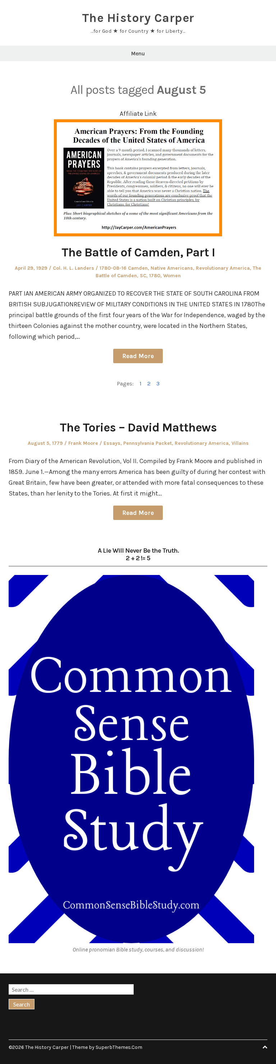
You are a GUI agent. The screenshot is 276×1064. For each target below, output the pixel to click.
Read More (138, 356)
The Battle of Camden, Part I (138, 252)
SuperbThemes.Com (119, 1047)
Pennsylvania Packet (147, 443)
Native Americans (172, 268)
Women (172, 276)
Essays (112, 443)
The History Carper (138, 18)
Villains (240, 443)
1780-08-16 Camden (124, 268)
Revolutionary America (223, 268)
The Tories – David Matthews (138, 427)
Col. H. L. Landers (73, 268)
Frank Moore (83, 443)
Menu (138, 53)
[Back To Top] (264, 1047)
